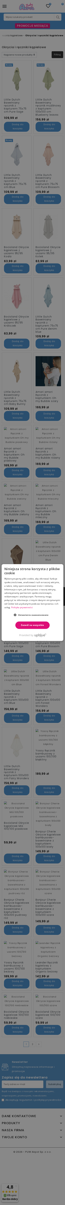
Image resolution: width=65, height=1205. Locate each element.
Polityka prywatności (22, 607)
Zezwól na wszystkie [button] (32, 625)
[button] (32, 615)
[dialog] (32, 602)
